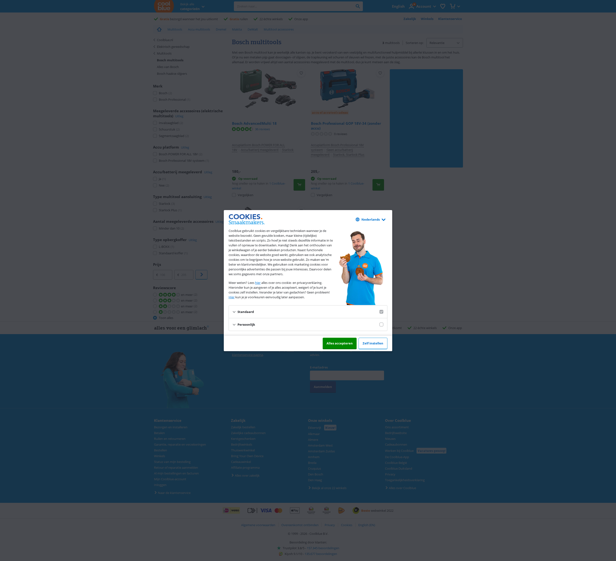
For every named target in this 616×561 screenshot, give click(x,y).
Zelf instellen (373, 343)
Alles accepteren (340, 343)
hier (258, 282)
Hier (232, 297)
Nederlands (370, 219)
